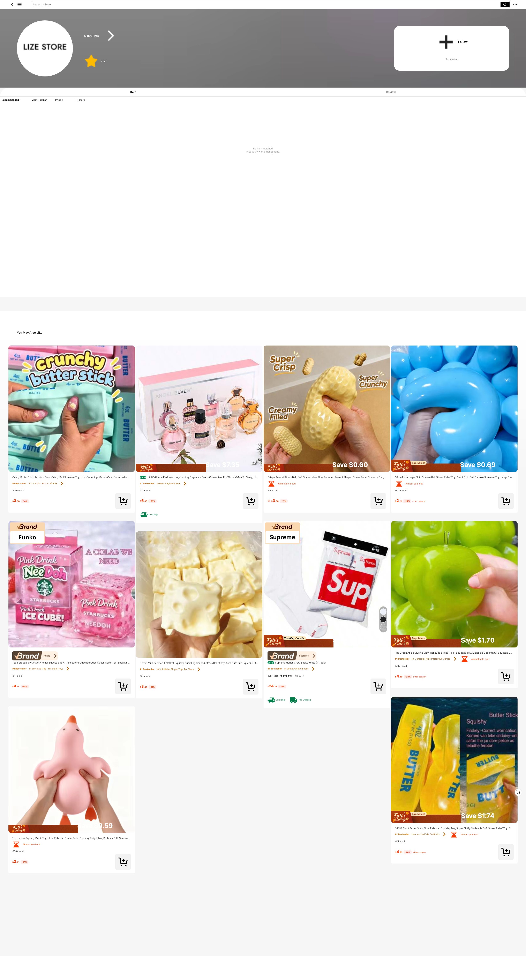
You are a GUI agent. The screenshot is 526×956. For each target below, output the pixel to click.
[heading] (230, 35)
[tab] (130, 92)
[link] (45, 49)
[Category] (19, 4)
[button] (12, 4)
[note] (149, 514)
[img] (71, 829)
